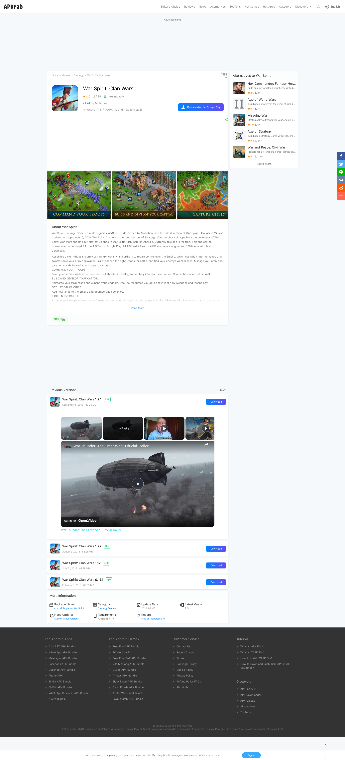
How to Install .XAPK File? (256, 658)
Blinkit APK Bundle (60, 681)
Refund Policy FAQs (188, 681)
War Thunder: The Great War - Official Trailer (111, 445)
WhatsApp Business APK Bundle (69, 693)
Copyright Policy (186, 664)
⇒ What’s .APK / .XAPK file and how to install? (112, 109)
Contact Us (183, 646)
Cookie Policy (184, 669)
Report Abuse (185, 652)
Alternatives (247, 706)
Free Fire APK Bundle (126, 646)
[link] (67, 447)
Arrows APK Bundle (125, 675)
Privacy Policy (184, 675)
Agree (251, 755)
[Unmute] (68, 437)
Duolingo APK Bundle (62, 669)
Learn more (214, 755)
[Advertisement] (137, 356)
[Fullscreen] (99, 437)
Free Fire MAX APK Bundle (129, 658)
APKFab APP (248, 688)
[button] (223, 195)
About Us (182, 687)
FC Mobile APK (122, 652)
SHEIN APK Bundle (60, 687)
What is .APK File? (251, 646)
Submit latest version (66, 618)
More (223, 389)
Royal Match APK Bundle (128, 698)
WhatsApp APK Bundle (63, 652)
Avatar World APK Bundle (128, 693)
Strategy (59, 319)
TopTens (245, 712)
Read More (264, 163)
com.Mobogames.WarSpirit (69, 608)
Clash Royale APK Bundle (128, 687)
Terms (180, 658)
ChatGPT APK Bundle (62, 646)
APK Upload (247, 700)
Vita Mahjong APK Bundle (128, 664)
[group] (79, 195)
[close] (325, 744)
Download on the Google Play (203, 107)
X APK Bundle (57, 698)
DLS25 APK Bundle (124, 669)
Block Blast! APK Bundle (127, 681)
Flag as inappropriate (153, 618)
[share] (206, 444)
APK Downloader (250, 694)
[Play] (63, 437)
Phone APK (56, 675)
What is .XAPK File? (252, 652)
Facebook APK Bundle (62, 664)
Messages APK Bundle (63, 658)
